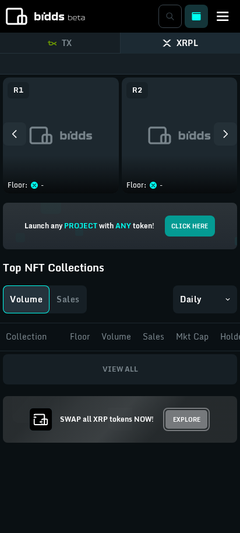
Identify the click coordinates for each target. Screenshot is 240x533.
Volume (26, 299)
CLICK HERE (189, 226)
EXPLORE (186, 419)
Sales (68, 299)
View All (120, 369)
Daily (191, 299)
